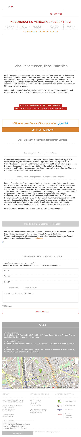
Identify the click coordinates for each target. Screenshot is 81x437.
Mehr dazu (38, 238)
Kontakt (57, 105)
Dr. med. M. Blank (71, 27)
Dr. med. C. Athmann (54, 27)
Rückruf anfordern (42, 311)
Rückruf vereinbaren (30, 105)
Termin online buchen (41, 129)
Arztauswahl (13, 287)
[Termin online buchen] (57, 6)
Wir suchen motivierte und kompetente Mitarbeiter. (40, 109)
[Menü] (61, 6)
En (12, 6)
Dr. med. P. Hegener (37, 27)
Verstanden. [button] (17, 433)
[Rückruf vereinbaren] (52, 6)
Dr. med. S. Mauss (10, 27)
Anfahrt (47, 105)
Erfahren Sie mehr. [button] (21, 428)
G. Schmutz (23, 27)
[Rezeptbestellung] (48, 6)
